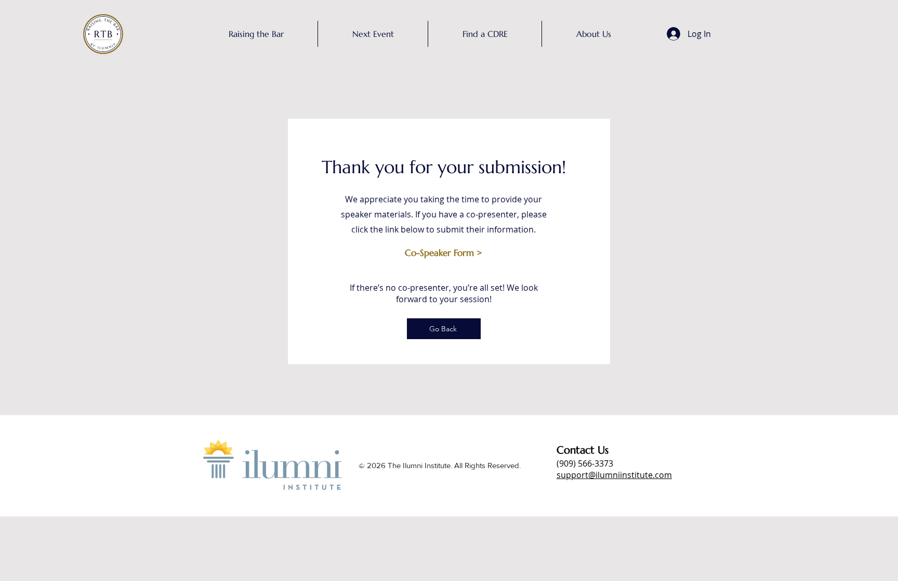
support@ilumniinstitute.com (614, 475)
